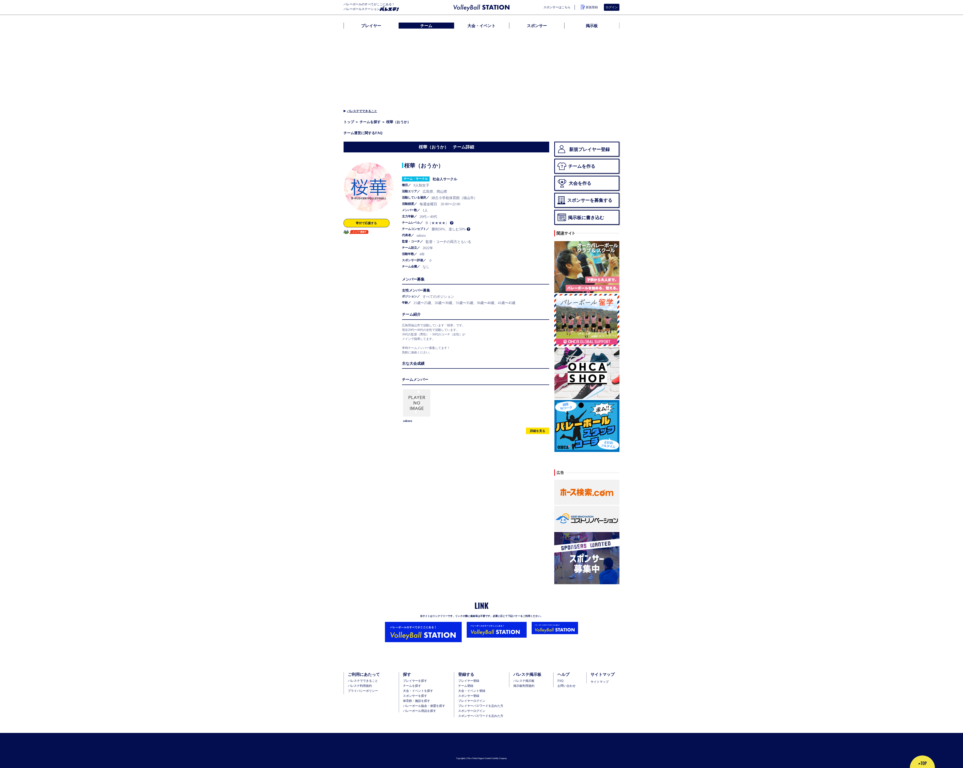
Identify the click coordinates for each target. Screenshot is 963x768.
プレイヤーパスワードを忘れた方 (480, 705)
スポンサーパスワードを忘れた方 (480, 715)
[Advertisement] (481, 68)
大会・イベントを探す (418, 690)
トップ (349, 122)
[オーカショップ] (586, 373)
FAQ (560, 680)
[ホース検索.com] (586, 492)
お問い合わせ (566, 685)
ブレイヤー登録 (468, 680)
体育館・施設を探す (416, 700)
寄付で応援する (366, 223)
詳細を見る (537, 430)
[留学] (586, 320)
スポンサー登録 (468, 695)
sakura (407, 420)
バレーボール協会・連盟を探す (424, 705)
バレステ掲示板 (523, 680)
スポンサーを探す (415, 695)
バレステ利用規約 (360, 685)
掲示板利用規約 (523, 685)
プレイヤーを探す (415, 680)
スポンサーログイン (471, 710)
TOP (924, 763)
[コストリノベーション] (586, 518)
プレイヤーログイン (471, 700)
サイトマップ (600, 681)
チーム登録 (465, 685)
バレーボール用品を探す (419, 710)
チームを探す (370, 122)
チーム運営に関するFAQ (363, 133)
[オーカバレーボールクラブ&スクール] (586, 267)
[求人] (586, 426)
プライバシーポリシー (363, 690)
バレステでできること (362, 111)
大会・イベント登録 (471, 690)
